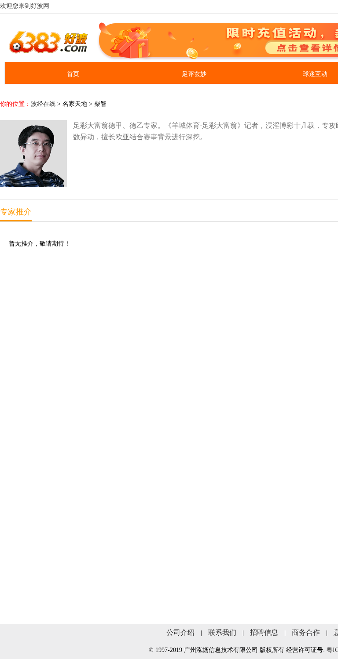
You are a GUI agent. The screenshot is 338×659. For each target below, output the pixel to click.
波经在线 (43, 104)
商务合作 (306, 632)
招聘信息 (264, 632)
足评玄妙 (194, 74)
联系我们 (222, 632)
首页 (73, 74)
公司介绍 (180, 632)
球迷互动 (315, 74)
